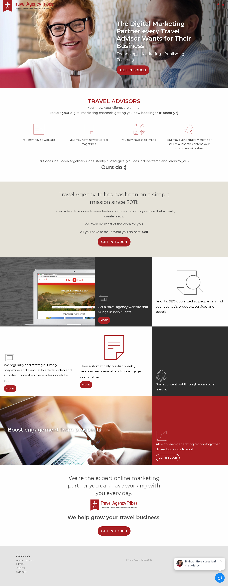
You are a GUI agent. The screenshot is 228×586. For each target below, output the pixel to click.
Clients (20, 568)
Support (21, 572)
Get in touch (133, 70)
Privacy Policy (25, 560)
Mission (20, 564)
